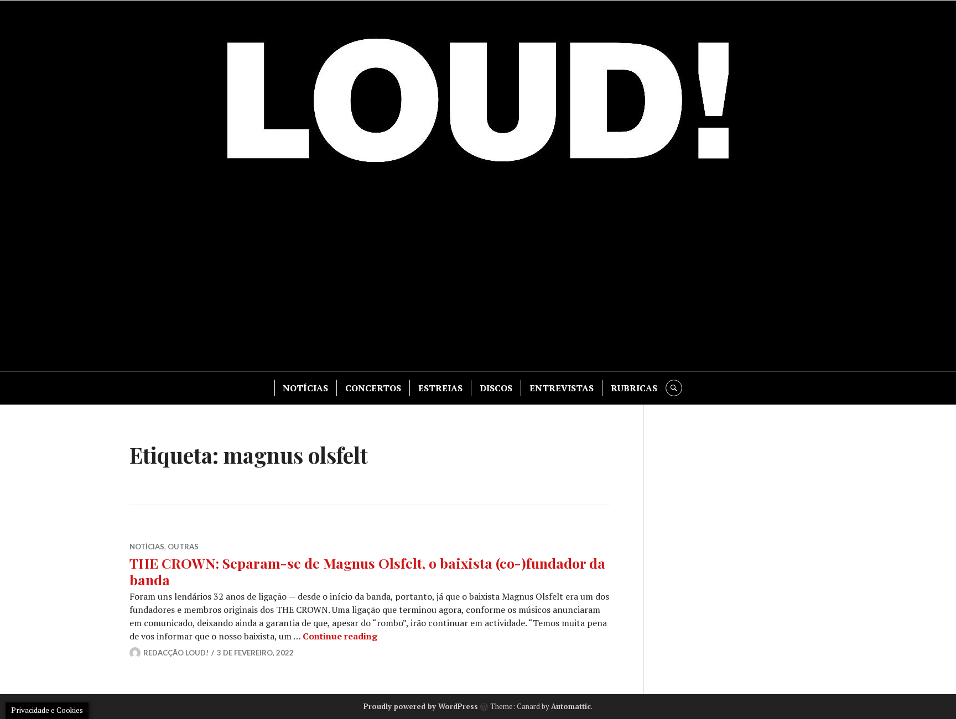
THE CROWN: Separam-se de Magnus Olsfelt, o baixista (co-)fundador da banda (367, 571)
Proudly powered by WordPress (420, 706)
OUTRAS (183, 546)
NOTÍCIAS (305, 388)
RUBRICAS (634, 388)
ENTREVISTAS (561, 388)
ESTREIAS (440, 388)
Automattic (571, 706)
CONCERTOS (373, 388)
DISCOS (496, 388)
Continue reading (340, 636)
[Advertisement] (478, 277)
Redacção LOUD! (176, 652)
